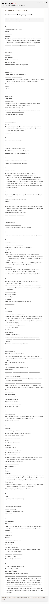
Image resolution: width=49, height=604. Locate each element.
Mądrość (7, 250)
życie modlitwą (31, 271)
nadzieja (29, 301)
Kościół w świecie (23, 206)
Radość (6, 416)
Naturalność (8, 294)
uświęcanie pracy (31, 339)
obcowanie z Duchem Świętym (19, 103)
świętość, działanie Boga (12, 486)
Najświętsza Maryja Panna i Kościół (14, 208)
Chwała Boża (8, 77)
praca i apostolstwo (25, 385)
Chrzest (7, 74)
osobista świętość (27, 484)
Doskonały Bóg (35, 177)
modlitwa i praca (35, 269)
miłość (17, 64)
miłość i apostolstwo (14, 401)
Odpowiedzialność (9, 320)
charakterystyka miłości (24, 254)
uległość (16, 568)
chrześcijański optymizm (15, 281)
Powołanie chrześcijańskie (11, 378)
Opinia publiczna (9, 332)
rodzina (30, 247)
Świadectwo (8, 473)
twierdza (18, 81)
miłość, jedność (10, 128)
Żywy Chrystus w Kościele (16, 210)
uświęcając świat (36, 42)
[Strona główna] (6, 10)
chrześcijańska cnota (14, 416)
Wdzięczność (8, 523)
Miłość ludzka (8, 267)
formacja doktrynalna (29, 526)
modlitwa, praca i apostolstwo (19, 173)
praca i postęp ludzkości (14, 376)
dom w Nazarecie (27, 177)
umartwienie (23, 582)
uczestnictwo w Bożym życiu (13, 582)
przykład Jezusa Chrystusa (16, 506)
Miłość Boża (8, 262)
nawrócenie (12, 367)
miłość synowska (15, 59)
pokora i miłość (26, 356)
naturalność (27, 79)
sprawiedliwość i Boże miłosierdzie (14, 459)
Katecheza (7, 199)
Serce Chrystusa (22, 183)
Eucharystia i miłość (11, 256)
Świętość (7, 484)
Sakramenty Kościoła (28, 208)
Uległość (7, 509)
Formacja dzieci (8, 140)
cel (12, 247)
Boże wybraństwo (23, 378)
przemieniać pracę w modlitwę (19, 387)
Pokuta (7, 367)
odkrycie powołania (18, 314)
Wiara (11, 250)
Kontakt (3, 599)
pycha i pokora (16, 406)
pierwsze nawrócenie (17, 380)
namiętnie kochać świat (12, 479)
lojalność (12, 540)
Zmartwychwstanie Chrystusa (32, 185)
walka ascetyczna (21, 148)
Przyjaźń (7, 401)
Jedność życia (8, 173)
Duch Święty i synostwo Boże (20, 110)
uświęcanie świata (39, 387)
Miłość (6, 254)
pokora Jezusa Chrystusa (19, 358)
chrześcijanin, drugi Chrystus (26, 175)
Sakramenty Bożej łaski (36, 235)
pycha (14, 122)
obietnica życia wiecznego (20, 128)
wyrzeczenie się (20, 325)
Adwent (7, 31)
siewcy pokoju (21, 362)
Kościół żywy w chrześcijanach (35, 206)
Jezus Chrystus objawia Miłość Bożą (28, 262)
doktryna (11, 296)
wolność (38, 339)
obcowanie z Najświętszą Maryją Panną (33, 287)
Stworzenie (7, 461)
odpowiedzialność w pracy (13, 322)
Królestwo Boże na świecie (37, 477)
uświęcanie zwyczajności (17, 245)
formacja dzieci (19, 107)
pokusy (10, 96)
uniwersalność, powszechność (20, 339)
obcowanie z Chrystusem (30, 181)
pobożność (9, 271)
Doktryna (7, 101)
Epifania (7, 124)
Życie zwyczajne (9, 588)
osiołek (11, 356)
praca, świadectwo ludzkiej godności (22, 150)
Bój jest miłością (15, 262)
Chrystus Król (8, 72)
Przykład (7, 404)
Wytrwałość (8, 558)
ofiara (22, 511)
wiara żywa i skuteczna (29, 528)
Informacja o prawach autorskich (38, 597)
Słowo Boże (7, 445)
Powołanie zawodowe (10, 383)
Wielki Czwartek (9, 533)
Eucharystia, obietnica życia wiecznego (17, 301)
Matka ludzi (27, 285)
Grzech (6, 153)
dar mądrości (21, 526)
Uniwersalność (8, 513)
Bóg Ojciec (7, 59)
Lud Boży (7, 227)
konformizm (13, 148)
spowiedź (18, 438)
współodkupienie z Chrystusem (18, 318)
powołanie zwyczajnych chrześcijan (23, 590)
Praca (6, 385)
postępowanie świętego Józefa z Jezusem (21, 488)
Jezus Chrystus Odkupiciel (17, 316)
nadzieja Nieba (17, 283)
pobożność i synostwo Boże (17, 353)
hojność (21, 79)
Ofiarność (7, 327)
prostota (42, 79)
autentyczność (15, 79)
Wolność (7, 549)
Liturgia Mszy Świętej (10, 222)
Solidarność (8, 450)
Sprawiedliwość (8, 457)
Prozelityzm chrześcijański (11, 399)
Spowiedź (7, 454)
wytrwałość (35, 81)
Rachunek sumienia (10, 414)
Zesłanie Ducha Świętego (23, 105)
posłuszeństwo (14, 547)
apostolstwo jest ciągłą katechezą (18, 199)
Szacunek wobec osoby (10, 466)
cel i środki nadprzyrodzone (16, 337)
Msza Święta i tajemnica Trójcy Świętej (27, 273)
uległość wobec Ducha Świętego (20, 271)
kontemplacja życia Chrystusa (23, 269)
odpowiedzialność (35, 79)
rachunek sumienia (14, 464)
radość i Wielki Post (17, 418)
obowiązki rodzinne (23, 247)
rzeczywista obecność (19, 130)
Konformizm (8, 204)
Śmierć (6, 471)
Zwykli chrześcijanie (10, 576)
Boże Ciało (7, 55)
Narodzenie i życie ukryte (12, 181)
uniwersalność (22, 486)
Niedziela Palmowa (9, 304)
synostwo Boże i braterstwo (18, 112)
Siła (6, 435)
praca (38, 580)
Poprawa (7, 369)
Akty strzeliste (8, 34)
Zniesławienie (8, 573)
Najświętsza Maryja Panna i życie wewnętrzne (17, 580)
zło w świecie (25, 153)
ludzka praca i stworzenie (17, 461)
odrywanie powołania (32, 378)
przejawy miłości (23, 258)
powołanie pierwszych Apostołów (19, 45)
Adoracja (7, 29)
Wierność (7, 540)
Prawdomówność (9, 392)
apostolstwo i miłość (13, 254)
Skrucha (7, 438)
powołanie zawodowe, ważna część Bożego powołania (28, 383)
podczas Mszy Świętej (17, 77)
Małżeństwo (8, 247)
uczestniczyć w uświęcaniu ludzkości (23, 42)
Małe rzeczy (8, 245)
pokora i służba (14, 327)
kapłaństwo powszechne (17, 194)
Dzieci (6, 107)
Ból (6, 62)
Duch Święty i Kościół (14, 206)
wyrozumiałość (29, 81)
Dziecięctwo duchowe (10, 114)
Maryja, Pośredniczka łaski (15, 235)
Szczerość (7, 468)
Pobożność (7, 353)
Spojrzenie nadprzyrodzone (11, 452)
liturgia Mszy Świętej (13, 273)
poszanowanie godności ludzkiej (34, 457)
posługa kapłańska (28, 194)
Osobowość (8, 341)
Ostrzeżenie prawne (11, 597)
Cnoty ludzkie (8, 79)
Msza (6, 273)
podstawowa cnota (17, 356)
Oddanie (7, 314)
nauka (12, 101)
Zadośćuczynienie (9, 566)
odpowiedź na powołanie (15, 163)
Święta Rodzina (8, 482)
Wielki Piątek (8, 535)
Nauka (6, 296)
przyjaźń (30, 258)
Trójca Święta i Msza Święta (18, 499)
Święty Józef (8, 488)
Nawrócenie (8, 299)
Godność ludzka (9, 150)
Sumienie (7, 464)
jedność (13, 64)
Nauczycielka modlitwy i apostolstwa (15, 287)
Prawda (7, 389)
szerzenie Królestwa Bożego (19, 212)
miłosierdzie (39, 262)
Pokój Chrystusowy (13, 362)
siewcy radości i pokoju (27, 418)
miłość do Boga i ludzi (21, 256)
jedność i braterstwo (17, 554)
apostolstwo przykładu (15, 404)
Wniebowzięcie (8, 545)
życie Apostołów (31, 45)
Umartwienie (8, 511)
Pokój (6, 362)
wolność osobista (36, 549)
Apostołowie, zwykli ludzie (21, 576)
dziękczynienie (15, 126)
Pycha (6, 406)
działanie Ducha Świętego (16, 484)
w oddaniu (24, 163)
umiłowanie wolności (14, 549)
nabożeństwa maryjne (36, 285)
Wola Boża (7, 547)
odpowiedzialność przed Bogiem (35, 320)
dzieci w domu (12, 107)
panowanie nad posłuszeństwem (20, 372)
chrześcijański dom (17, 140)
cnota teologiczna (35, 254)
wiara (20, 452)
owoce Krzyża (33, 416)
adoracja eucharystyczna (15, 29)
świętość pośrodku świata (37, 484)
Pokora (6, 356)
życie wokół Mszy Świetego (25, 586)
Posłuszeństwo (8, 372)
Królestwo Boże (8, 212)
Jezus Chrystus (8, 175)
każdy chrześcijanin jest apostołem (28, 40)
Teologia (7, 496)
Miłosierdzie (8, 252)
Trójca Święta (8, 499)
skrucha (11, 153)
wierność (23, 81)
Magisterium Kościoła (10, 242)
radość (8, 81)
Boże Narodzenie (9, 57)
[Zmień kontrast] (44, 2)
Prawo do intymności (10, 394)
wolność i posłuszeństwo (26, 549)
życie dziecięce (19, 114)
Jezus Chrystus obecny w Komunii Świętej (24, 179)
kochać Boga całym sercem (14, 431)
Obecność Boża (8, 311)
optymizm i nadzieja (15, 334)
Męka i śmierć (37, 179)
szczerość (13, 81)
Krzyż (6, 215)
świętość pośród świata (23, 479)
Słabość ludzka (8, 443)
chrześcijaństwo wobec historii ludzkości (19, 160)
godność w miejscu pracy (14, 385)
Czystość (7, 86)
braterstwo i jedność (16, 450)
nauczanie (21, 181)
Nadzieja (7, 281)
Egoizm (7, 122)
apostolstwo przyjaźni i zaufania (19, 38)
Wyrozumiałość (8, 556)
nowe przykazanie (23, 64)
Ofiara (38, 273)
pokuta (17, 367)
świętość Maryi (10, 289)
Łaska (6, 235)
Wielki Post (7, 537)
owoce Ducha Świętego (12, 105)
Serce (6, 431)
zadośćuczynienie (24, 367)
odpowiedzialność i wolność (21, 320)
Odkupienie (8, 316)
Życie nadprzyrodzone (10, 578)
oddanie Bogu (13, 509)
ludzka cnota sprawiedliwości (20, 457)
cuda (35, 175)
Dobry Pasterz (8, 98)
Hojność (7, 163)
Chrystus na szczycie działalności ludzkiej (31, 476)
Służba (6, 447)
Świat (6, 476)
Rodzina (7, 421)
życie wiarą (37, 528)
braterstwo (12, 171)
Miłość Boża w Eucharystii (12, 264)
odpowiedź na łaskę (26, 235)
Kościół (6, 206)
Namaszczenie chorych (10, 292)
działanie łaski (16, 443)
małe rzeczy (29, 588)
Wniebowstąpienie (20, 185)
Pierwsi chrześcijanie (10, 351)
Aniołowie (7, 36)
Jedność (7, 171)
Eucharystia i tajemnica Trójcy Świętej (27, 126)
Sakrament (7, 428)
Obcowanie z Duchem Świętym (34, 103)
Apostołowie (8, 45)
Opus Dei (7, 337)
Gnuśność (7, 148)
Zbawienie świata (37, 318)
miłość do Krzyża (11, 62)
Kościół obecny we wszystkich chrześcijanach (20, 227)
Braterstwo (7, 64)
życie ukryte (14, 187)
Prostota (7, 397)
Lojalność (7, 225)
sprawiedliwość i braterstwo (29, 459)
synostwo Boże (27, 337)
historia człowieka (26, 477)
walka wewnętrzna (30, 486)
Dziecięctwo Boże (9, 110)
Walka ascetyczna (9, 521)
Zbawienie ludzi (29, 318)
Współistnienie (8, 554)
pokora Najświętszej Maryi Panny (33, 358)
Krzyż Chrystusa (12, 215)
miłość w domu (30, 256)
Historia (7, 160)
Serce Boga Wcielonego (24, 433)
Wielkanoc (7, 530)
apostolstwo (13, 269)
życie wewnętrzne (31, 173)
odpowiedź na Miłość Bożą (13, 258)
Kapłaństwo (8, 194)
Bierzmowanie (8, 52)
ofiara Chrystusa (30, 128)
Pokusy (6, 364)
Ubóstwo (7, 506)
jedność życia (38, 578)
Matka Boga (21, 285)
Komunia (39, 126)
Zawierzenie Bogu (9, 568)
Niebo (6, 301)
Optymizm (7, 334)
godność (16, 247)
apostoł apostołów (31, 38)
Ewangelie (7, 133)
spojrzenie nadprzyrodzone (16, 528)
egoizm (10, 406)
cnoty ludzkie (23, 588)
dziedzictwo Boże (32, 110)
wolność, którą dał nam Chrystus (14, 551)
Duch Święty (8, 103)
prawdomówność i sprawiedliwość (20, 343)
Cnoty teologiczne (9, 83)
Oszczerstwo (8, 343)
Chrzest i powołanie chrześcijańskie (18, 74)
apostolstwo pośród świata (15, 476)
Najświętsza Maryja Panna (11, 285)
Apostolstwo (8, 38)
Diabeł (6, 96)
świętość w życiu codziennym (34, 576)
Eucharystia (8, 126)
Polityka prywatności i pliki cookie (23, 597)
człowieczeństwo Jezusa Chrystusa (14, 177)
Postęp (6, 376)
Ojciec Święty (8, 330)
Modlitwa (7, 269)
